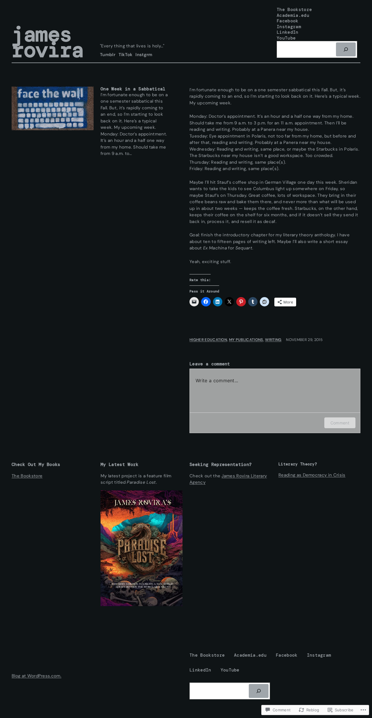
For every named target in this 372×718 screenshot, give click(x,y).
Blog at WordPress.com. (36, 676)
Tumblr (107, 55)
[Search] (346, 49)
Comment (339, 422)
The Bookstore (27, 476)
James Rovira (47, 42)
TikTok (126, 55)
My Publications (246, 339)
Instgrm (143, 55)
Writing (273, 339)
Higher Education (208, 339)
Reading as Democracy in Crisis (312, 475)
